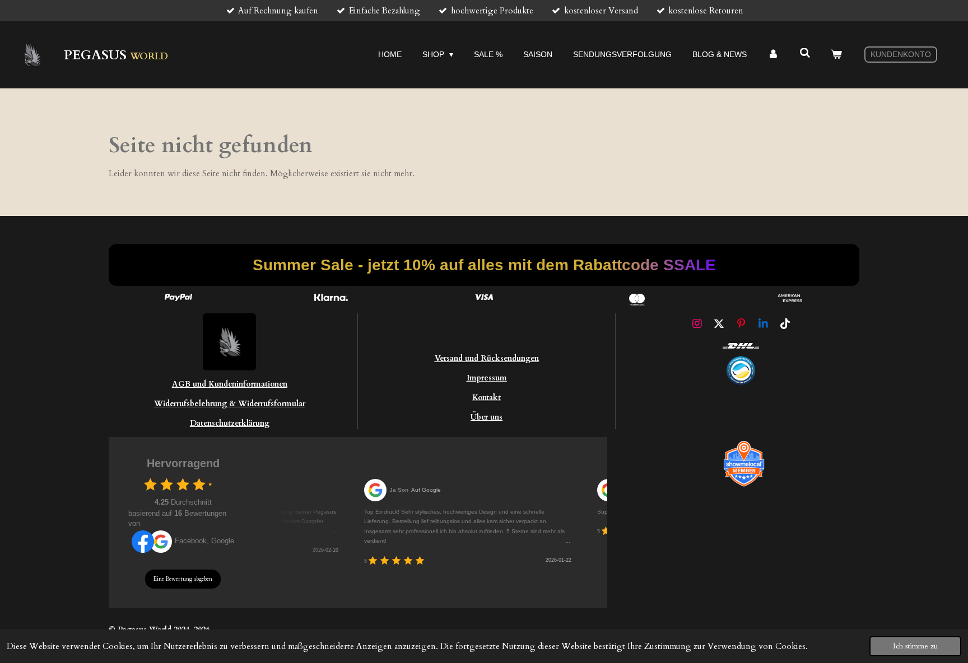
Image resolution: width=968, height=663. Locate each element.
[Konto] (773, 54)
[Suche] (805, 53)
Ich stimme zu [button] (915, 646)
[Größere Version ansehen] (741, 370)
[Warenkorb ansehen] (836, 54)
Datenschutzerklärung (229, 423)
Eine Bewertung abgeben (182, 579)
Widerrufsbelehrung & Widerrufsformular (229, 403)
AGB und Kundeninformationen (229, 384)
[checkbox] (150, 484)
